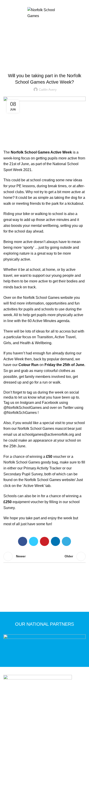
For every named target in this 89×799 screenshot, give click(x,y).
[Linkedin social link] (55, 541)
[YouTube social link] (52, 3)
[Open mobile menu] (44, 24)
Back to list (44, 556)
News (50, 46)
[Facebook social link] (36, 3)
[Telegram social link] (66, 541)
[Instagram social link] (47, 3)
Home (38, 46)
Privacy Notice (25, 754)
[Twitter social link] (41, 3)
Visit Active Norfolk (58, 761)
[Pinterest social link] (44, 541)
